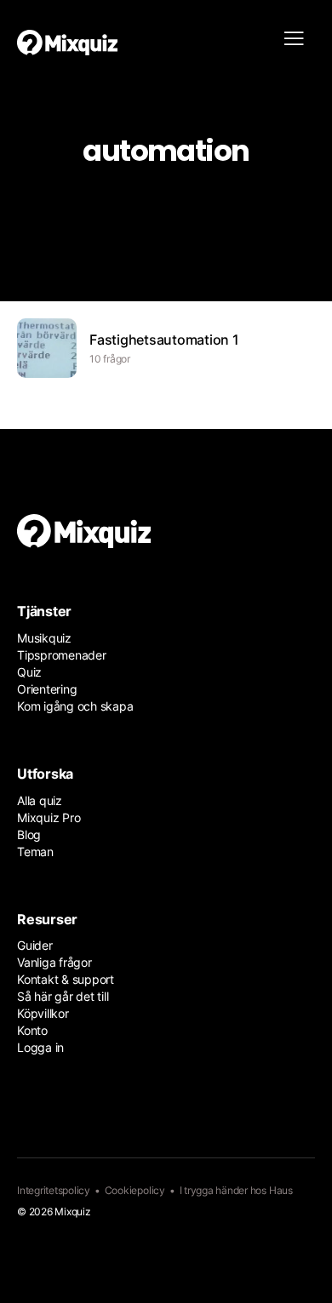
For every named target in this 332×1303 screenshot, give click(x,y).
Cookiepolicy (135, 1190)
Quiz (29, 672)
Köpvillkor (43, 1013)
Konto (32, 1030)
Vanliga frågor (54, 962)
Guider (35, 945)
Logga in (40, 1047)
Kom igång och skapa (75, 706)
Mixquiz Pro (48, 817)
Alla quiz (39, 800)
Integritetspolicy (53, 1190)
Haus (281, 1190)
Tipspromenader (61, 655)
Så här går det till (62, 996)
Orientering (47, 689)
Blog (29, 834)
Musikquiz (44, 638)
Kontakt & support (65, 979)
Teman (35, 851)
